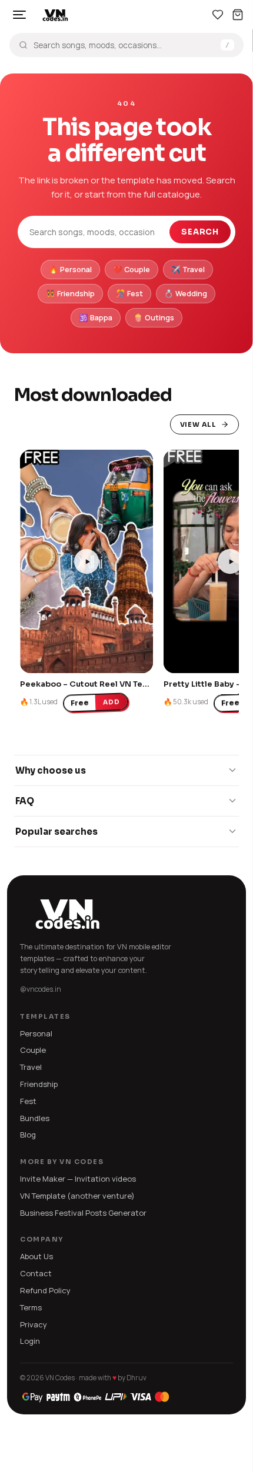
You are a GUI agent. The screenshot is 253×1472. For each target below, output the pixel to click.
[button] (35, 658)
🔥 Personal (70, 270)
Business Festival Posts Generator (83, 1212)
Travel (31, 1067)
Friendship (39, 1084)
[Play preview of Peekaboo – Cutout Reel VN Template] (86, 561)
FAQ (24, 801)
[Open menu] (19, 15)
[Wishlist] (218, 15)
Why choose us (50, 770)
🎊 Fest (129, 294)
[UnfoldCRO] (96, 1397)
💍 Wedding (185, 294)
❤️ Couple (131, 270)
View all (198, 424)
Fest (28, 1101)
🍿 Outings (154, 318)
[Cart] (238, 15)
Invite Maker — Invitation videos (78, 1178)
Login (30, 1341)
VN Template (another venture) (77, 1195)
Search (200, 232)
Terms (31, 1307)
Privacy (33, 1324)
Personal (36, 1033)
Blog (28, 1134)
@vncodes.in (40, 989)
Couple (33, 1050)
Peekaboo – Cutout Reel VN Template (95, 684)
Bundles (34, 1118)
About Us (36, 1256)
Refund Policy (45, 1290)
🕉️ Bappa (95, 318)
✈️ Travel (188, 270)
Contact (36, 1273)
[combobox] (124, 45)
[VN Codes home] (55, 15)
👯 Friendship (70, 294)
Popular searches (56, 831)
